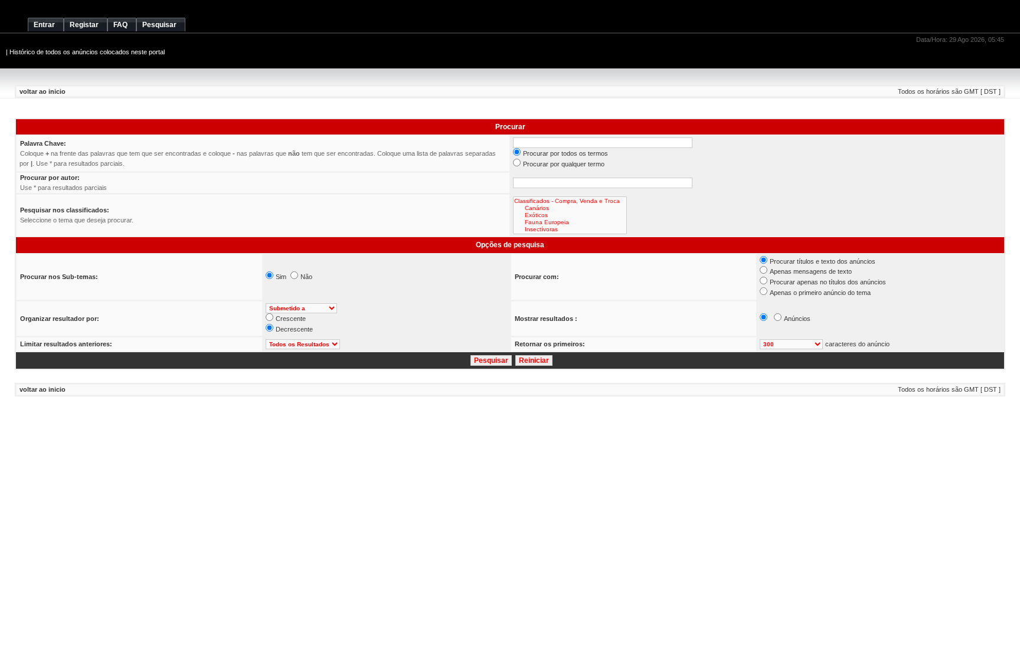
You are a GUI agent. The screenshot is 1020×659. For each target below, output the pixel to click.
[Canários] (570, 208)
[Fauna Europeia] (570, 222)
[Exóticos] (570, 215)
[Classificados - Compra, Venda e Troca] (570, 201)
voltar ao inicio (42, 91)
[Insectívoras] (570, 229)
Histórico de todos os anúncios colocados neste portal (87, 51)
